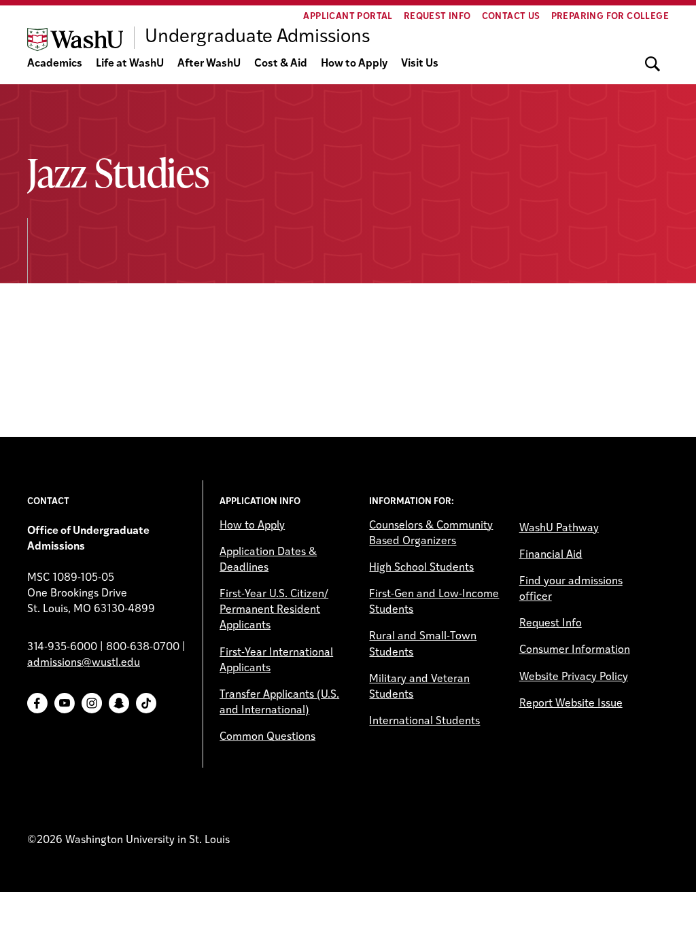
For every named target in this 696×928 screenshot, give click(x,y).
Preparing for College (610, 16)
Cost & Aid (280, 63)
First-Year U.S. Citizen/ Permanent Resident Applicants (274, 610)
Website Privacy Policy (573, 677)
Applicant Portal (347, 16)
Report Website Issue (571, 703)
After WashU (209, 63)
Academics (54, 63)
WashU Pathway (559, 528)
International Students (424, 721)
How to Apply (354, 63)
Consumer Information (574, 650)
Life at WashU (130, 63)
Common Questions (267, 737)
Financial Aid (550, 555)
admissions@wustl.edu (83, 663)
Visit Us (419, 63)
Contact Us (511, 16)
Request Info (437, 16)
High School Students (421, 568)
